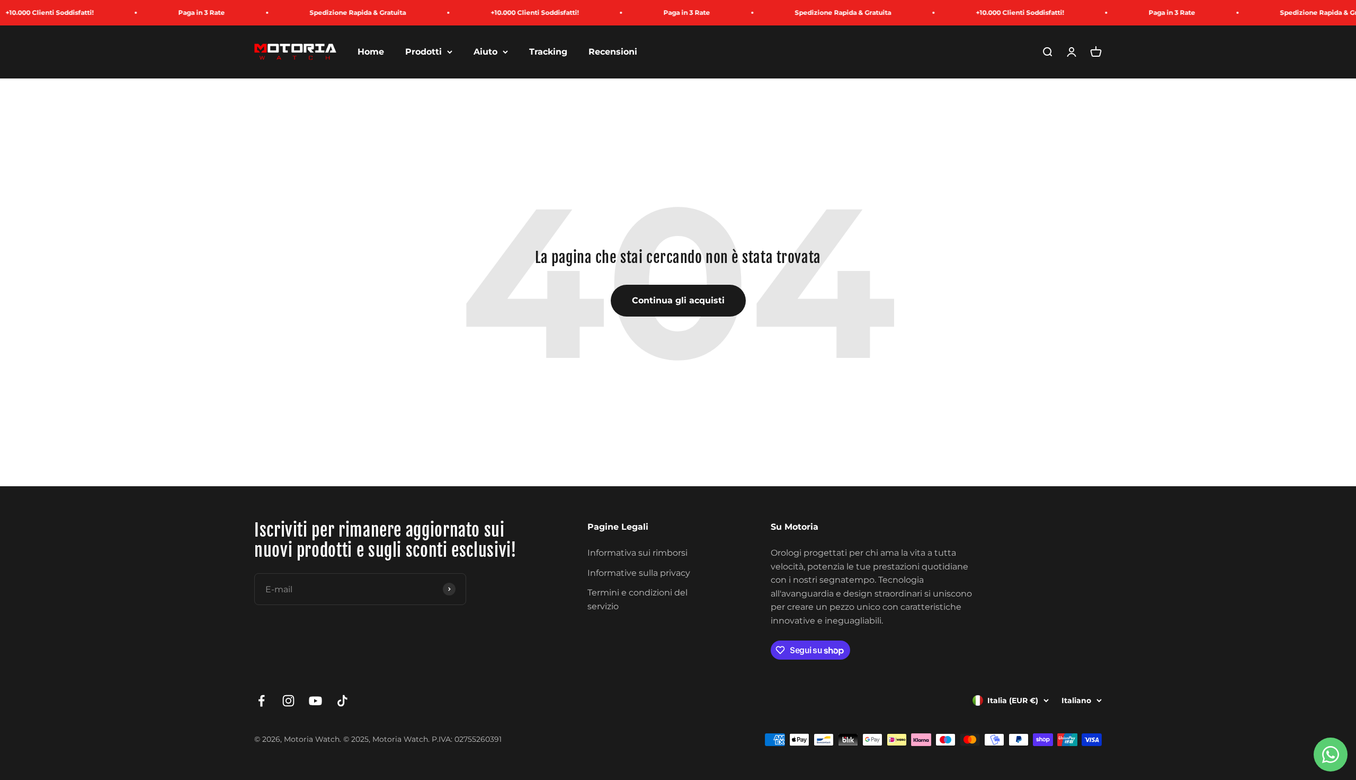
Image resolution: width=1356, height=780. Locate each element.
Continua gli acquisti (678, 300)
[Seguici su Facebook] (261, 701)
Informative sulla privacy (638, 573)
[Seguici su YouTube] (315, 701)
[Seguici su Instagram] (288, 701)
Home (371, 52)
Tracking (548, 52)
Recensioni (612, 52)
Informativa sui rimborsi (637, 553)
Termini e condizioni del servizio (637, 599)
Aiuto (485, 52)
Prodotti (423, 52)
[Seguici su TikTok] (342, 701)
